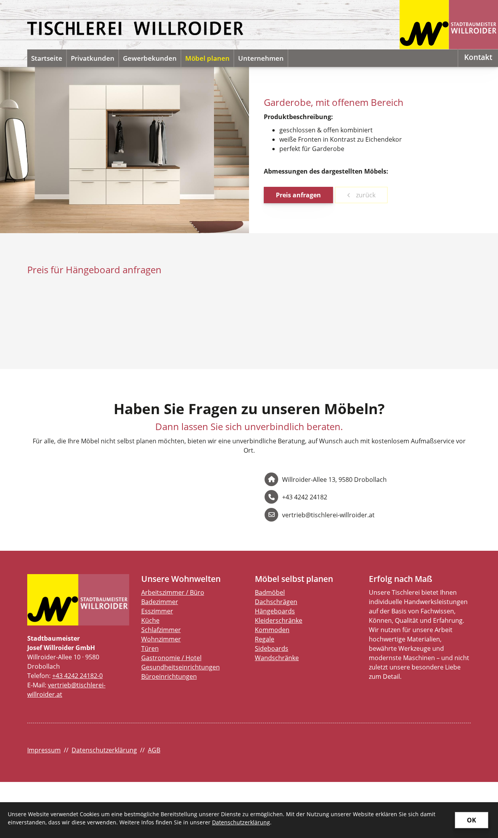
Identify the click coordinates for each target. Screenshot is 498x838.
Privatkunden (92, 58)
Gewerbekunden (150, 58)
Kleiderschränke (278, 620)
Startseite (46, 58)
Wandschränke (277, 658)
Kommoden (272, 629)
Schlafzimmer (161, 629)
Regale (264, 639)
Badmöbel (270, 592)
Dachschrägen (276, 601)
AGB (154, 750)
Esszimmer (157, 611)
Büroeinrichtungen (169, 676)
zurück (364, 195)
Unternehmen (261, 58)
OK (471, 820)
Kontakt (478, 57)
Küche (150, 620)
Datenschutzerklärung (104, 750)
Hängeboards (275, 611)
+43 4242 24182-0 (77, 675)
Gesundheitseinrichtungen (180, 667)
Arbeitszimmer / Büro (172, 592)
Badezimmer (159, 601)
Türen (150, 648)
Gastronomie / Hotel (171, 658)
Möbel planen (207, 58)
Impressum (44, 750)
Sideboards (271, 648)
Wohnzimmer (161, 639)
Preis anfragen (298, 195)
